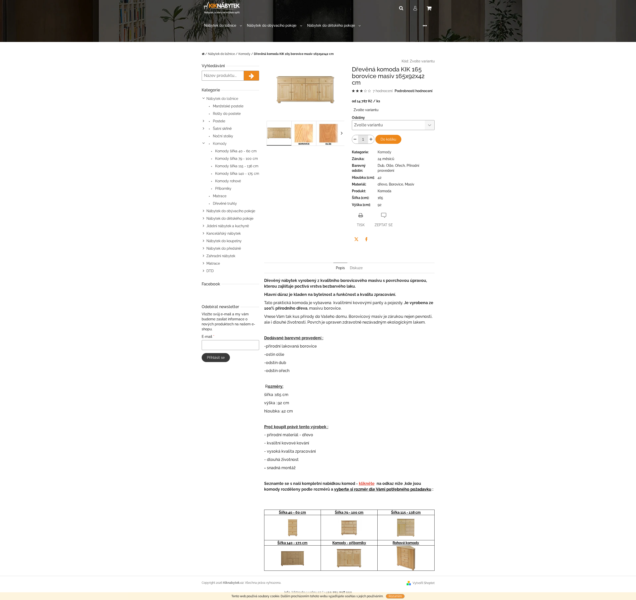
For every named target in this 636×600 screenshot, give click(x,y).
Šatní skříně (222, 129)
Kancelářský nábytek (223, 233)
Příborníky (222, 189)
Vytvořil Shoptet (424, 583)
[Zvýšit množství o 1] (371, 139)
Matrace (219, 196)
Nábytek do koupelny (224, 241)
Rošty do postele (226, 114)
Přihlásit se (216, 358)
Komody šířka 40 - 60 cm (235, 151)
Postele (218, 121)
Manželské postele (227, 106)
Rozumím (395, 596)
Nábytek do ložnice (222, 99)
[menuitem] (223, 25)
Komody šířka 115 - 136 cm (236, 166)
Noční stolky (222, 136)
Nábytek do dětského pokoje (229, 218)
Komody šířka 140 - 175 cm (236, 174)
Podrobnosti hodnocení (414, 91)
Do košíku (388, 139)
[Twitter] (356, 239)
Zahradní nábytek (220, 256)
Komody (219, 144)
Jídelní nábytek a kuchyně (227, 226)
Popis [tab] (340, 268)
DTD (210, 271)
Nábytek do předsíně (223, 248)
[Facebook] (366, 239)
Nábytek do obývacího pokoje (230, 211)
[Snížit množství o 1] (355, 139)
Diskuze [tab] (356, 268)
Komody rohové (227, 181)
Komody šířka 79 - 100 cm (236, 159)
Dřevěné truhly (224, 203)
